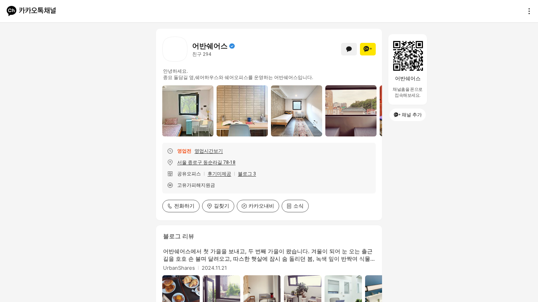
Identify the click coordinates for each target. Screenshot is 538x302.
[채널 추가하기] (368, 49)
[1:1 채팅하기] (349, 49)
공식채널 (232, 46)
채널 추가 (412, 115)
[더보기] (527, 11)
